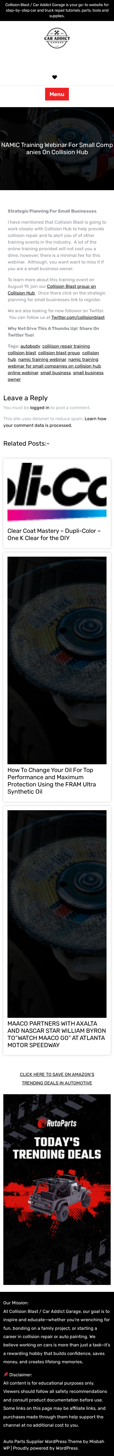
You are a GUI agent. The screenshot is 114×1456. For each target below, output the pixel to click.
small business (55, 372)
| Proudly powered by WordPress (44, 1448)
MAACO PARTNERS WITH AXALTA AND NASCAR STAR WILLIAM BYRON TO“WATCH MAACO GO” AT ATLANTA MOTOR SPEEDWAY (56, 1034)
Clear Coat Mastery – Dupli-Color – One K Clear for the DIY (54, 534)
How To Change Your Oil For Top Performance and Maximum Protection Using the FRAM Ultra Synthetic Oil (51, 780)
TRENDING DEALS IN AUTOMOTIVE (57, 1083)
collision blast (22, 352)
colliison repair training (66, 346)
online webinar (23, 372)
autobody (30, 346)
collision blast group (59, 352)
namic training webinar (42, 359)
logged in (40, 407)
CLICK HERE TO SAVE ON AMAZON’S (57, 1074)
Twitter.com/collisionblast (78, 317)
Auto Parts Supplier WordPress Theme (43, 1441)
